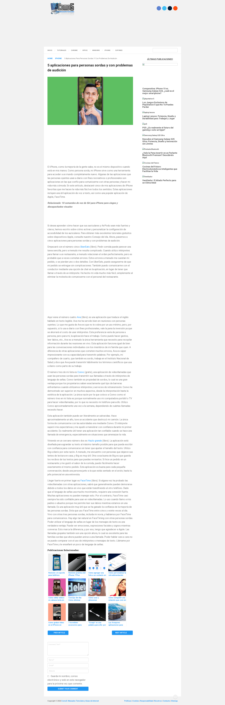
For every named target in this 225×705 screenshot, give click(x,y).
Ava (79, 317)
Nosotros (158, 701)
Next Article (121, 633)
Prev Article (59, 633)
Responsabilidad (147, 701)
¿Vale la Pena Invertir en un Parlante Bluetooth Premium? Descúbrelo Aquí (159, 155)
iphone (58, 58)
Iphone (107, 50)
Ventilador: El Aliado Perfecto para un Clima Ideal (159, 181)
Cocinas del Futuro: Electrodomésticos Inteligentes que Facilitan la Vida (159, 169)
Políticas (128, 701)
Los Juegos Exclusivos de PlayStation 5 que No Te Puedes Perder (157, 104)
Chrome (74, 50)
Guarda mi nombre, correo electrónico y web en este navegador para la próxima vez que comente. (66, 680)
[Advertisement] (112, 31)
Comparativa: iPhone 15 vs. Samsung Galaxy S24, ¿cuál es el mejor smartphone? (158, 90)
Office (84, 50)
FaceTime (85, 480)
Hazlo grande (95, 440)
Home (50, 58)
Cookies (135, 701)
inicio (49, 50)
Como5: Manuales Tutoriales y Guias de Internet (80, 701)
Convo (80, 372)
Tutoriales (61, 50)
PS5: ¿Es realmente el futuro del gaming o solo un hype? (157, 128)
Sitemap (174, 701)
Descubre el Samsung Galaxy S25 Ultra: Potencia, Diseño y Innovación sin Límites (159, 141)
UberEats (85, 246)
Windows (96, 50)
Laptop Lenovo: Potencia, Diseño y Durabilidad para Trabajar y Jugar (159, 117)
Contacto (166, 701)
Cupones (118, 50)
